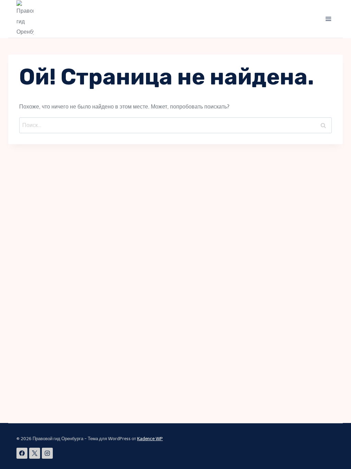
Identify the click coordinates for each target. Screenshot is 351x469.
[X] (34, 453)
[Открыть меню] (328, 18)
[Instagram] (47, 453)
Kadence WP (150, 438)
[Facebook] (21, 453)
